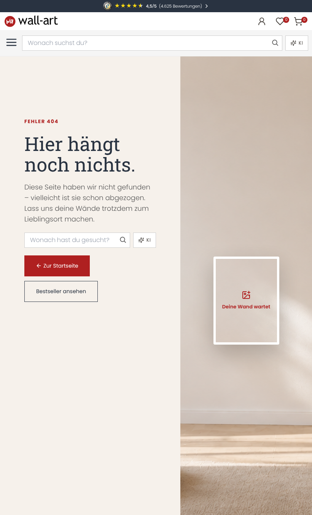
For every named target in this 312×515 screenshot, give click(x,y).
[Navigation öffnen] (11, 42)
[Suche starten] (274, 43)
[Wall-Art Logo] (31, 21)
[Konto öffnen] (262, 21)
